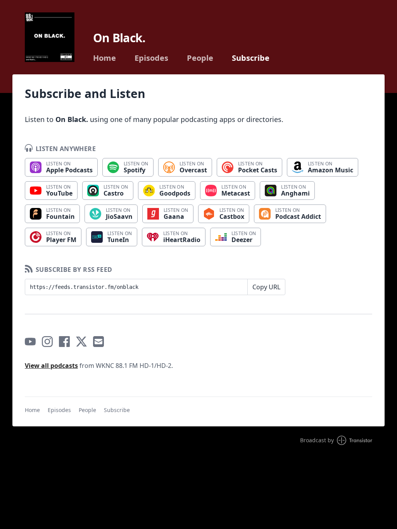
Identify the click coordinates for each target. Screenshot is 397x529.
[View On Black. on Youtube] (30, 341)
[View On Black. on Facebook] (64, 341)
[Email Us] (98, 341)
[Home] (49, 37)
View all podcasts (51, 365)
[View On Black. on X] (81, 341)
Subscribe (250, 58)
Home (104, 58)
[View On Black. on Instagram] (47, 341)
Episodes (151, 58)
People (200, 58)
